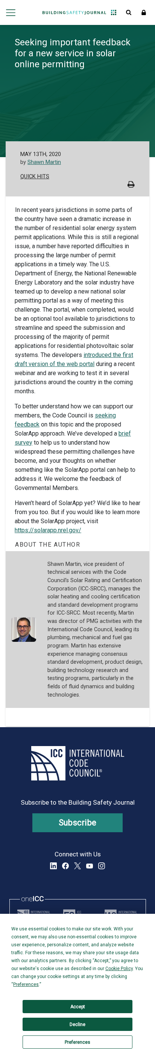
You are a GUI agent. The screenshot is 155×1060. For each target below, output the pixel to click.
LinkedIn (53, 865)
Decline (77, 1024)
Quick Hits (34, 176)
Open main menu (10, 12)
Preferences (77, 1042)
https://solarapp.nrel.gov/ (48, 530)
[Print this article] (131, 185)
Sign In (143, 12)
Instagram (101, 865)
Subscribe (78, 822)
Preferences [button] (26, 984)
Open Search (128, 12)
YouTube (89, 865)
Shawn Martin (44, 162)
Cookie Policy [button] (119, 968)
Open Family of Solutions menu (113, 12)
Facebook (65, 865)
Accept (77, 1006)
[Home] (74, 12)
